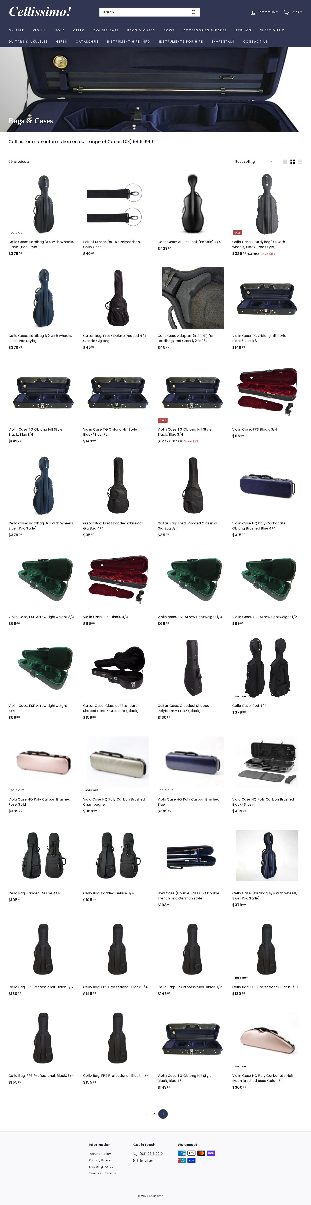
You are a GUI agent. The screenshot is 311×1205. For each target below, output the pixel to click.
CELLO (79, 30)
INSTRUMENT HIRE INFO (129, 41)
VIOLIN (39, 30)
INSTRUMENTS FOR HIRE (181, 41)
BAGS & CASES (141, 30)
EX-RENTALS (223, 41)
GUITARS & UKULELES (28, 41)
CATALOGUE (87, 41)
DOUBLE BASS (106, 30)
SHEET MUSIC (272, 30)
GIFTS (61, 41)
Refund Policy (100, 1153)
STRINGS (243, 30)
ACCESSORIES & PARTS (205, 30)
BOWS (169, 30)
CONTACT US (255, 41)
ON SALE (16, 30)
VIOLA (59, 30)
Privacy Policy (100, 1160)
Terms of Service (103, 1173)
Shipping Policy (101, 1166)
